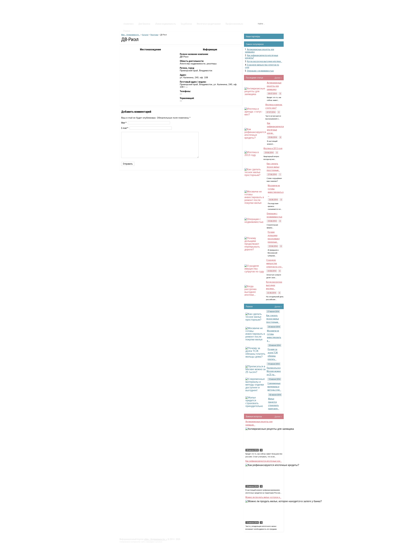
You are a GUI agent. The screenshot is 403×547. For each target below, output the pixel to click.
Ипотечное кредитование (209, 23)
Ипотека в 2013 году (273, 148)
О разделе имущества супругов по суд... (274, 263)
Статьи (137, 3)
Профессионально (234, 23)
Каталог (149, 3)
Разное (126, 30)
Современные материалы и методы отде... (274, 386)
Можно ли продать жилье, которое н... (263, 497)
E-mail (124, 128)
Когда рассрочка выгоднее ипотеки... (264, 61)
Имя (124, 122)
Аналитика (128, 23)
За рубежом (186, 23)
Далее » (278, 77)
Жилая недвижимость (165, 23)
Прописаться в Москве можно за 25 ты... (274, 371)
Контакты (173, 3)
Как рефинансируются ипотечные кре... (263, 461)
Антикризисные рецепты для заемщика (274, 86)
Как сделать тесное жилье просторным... (273, 167)
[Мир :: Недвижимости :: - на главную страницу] (137, 12)
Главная (125, 3)
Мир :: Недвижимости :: (130, 35)
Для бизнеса (144, 23)
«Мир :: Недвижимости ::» (155, 539)
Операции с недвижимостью (260, 71)
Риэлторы (154, 35)
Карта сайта (188, 3)
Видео (161, 3)
